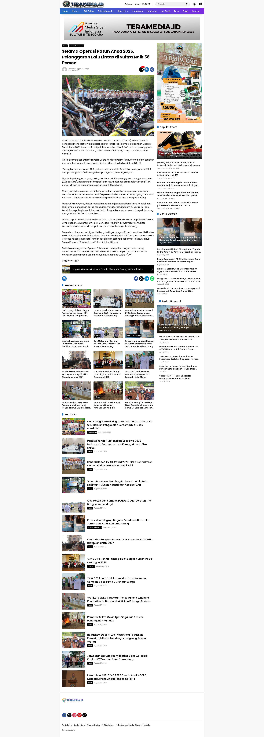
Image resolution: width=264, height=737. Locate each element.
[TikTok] (84, 715)
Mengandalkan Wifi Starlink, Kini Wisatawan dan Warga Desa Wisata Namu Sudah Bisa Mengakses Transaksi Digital (178, 280)
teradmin (72, 69)
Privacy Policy (93, 725)
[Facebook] (136, 278)
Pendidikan (68, 305)
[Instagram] (74, 715)
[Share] (152, 69)
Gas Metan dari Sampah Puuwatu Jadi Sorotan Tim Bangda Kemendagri (107, 344)
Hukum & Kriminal (76, 46)
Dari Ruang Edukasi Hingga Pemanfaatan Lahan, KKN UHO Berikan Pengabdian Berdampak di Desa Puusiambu (75, 313)
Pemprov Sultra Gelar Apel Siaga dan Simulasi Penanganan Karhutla (107, 405)
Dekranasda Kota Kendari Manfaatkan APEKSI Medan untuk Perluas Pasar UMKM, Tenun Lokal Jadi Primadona (178, 348)
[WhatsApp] (152, 278)
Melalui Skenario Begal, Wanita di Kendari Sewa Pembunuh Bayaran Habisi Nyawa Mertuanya (177, 194)
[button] (187, 4)
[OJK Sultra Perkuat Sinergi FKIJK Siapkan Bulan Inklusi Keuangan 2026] (108, 360)
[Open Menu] (200, 4)
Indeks (147, 725)
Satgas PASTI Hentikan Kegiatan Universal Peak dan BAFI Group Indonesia (175, 377)
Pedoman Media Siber (129, 725)
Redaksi (66, 725)
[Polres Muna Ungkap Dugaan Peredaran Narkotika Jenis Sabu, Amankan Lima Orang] (139, 329)
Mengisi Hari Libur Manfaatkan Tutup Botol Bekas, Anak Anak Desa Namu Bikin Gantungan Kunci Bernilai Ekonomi (178, 289)
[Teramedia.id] (83, 4)
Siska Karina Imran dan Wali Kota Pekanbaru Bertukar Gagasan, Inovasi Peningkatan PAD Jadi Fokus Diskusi (178, 357)
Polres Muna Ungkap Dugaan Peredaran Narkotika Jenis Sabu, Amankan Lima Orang (139, 344)
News (65, 46)
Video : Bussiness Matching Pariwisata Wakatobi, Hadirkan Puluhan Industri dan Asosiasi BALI (75, 344)
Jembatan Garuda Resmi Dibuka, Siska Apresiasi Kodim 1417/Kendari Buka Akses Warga (117, 657)
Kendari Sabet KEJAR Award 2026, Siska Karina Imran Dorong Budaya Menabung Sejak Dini (139, 313)
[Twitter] (141, 278)
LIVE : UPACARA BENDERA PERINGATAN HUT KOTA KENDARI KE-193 (177, 174)
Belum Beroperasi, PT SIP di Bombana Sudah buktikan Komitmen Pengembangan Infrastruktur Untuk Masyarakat (179, 260)
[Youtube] (79, 715)
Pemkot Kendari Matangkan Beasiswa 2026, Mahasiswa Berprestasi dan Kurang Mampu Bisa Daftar (107, 313)
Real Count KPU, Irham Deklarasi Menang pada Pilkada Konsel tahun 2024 (177, 204)
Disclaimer (109, 725)
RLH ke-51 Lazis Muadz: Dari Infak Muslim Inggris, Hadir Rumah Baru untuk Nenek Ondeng (177, 270)
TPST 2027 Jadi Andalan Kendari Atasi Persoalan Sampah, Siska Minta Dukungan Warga (137, 374)
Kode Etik (78, 725)
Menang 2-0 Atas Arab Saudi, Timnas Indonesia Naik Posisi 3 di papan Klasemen (178, 164)
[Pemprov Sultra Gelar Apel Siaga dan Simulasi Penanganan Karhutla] (108, 390)
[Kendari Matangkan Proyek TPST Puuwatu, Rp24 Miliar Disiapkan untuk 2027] (76, 360)
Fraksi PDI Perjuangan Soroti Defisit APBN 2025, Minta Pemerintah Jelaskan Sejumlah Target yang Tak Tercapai (179, 338)
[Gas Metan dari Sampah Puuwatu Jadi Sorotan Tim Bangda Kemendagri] (108, 329)
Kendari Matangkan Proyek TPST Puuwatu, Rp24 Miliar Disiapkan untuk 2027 (75, 374)
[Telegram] (146, 278)
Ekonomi (99, 366)
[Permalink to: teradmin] (65, 69)
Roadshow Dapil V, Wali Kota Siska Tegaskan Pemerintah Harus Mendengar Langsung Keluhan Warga (139, 405)
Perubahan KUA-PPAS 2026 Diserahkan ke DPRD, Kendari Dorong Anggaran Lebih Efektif (117, 676)
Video (66, 335)
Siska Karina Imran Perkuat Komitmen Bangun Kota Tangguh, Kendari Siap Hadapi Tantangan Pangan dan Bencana (178, 367)
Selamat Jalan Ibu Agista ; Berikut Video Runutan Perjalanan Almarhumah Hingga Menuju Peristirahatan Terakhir (177, 184)
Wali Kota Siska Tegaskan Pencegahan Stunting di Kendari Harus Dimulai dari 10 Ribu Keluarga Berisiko (76, 405)
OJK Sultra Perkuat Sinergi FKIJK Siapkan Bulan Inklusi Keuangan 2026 (107, 374)
